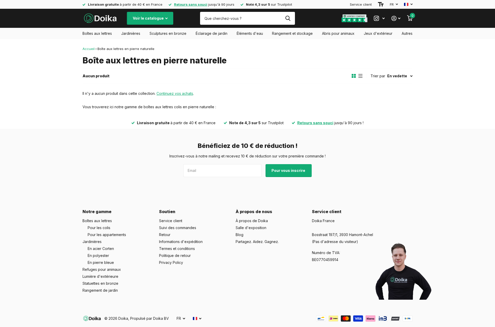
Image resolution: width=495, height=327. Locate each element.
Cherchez (288, 18)
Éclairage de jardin (211, 33)
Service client (361, 4)
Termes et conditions (177, 248)
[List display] (360, 76)
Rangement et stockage (292, 33)
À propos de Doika (252, 221)
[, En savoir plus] (379, 18)
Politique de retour (175, 255)
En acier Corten (101, 248)
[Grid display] (354, 76)
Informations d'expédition (181, 241)
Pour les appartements (107, 234)
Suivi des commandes (177, 227)
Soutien (167, 211)
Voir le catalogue (148, 18)
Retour (164, 234)
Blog (239, 234)
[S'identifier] (396, 18)
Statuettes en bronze (100, 283)
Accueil (88, 49)
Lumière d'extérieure (100, 276)
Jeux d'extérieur (378, 33)
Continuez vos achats (174, 93)
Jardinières (130, 33)
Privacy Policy (171, 262)
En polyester (98, 255)
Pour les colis (99, 227)
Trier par (377, 76)
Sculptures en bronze (168, 33)
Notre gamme (96, 211)
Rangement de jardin (100, 290)
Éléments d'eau (250, 33)
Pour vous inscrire (288, 170)
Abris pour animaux (338, 33)
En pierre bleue (101, 262)
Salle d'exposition (251, 227)
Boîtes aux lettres (97, 33)
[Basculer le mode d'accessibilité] (381, 4)
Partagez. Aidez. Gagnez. (257, 241)
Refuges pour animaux (101, 269)
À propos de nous (254, 211)
